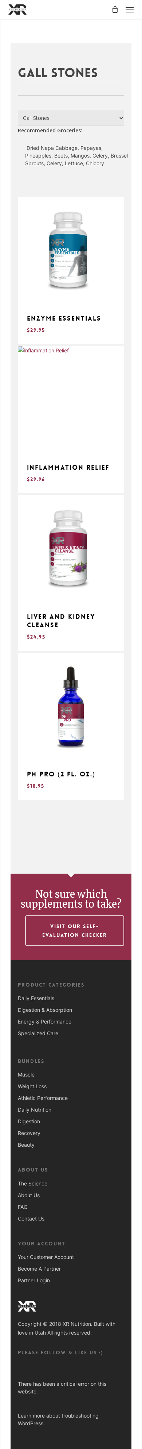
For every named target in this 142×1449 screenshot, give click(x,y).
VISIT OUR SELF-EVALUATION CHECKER (74, 930)
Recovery (29, 1133)
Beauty (26, 1145)
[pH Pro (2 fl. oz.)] (71, 706)
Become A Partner (39, 1268)
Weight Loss (32, 1086)
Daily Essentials (36, 998)
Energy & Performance (44, 1021)
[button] (130, 9)
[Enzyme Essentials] (71, 250)
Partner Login (34, 1280)
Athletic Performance (43, 1098)
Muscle (26, 1074)
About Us (29, 1195)
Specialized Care (38, 1033)
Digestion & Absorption (45, 1010)
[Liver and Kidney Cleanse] (71, 548)
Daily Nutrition (34, 1109)
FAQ (23, 1207)
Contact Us (31, 1218)
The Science (32, 1183)
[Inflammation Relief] (71, 399)
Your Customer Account (46, 1257)
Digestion (29, 1121)
